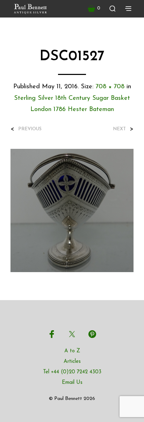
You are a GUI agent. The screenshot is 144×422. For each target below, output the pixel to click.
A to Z (72, 351)
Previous (30, 129)
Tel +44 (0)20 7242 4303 (72, 372)
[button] (94, 8)
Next (119, 129)
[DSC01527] (72, 210)
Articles (72, 361)
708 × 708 (109, 87)
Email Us (72, 382)
